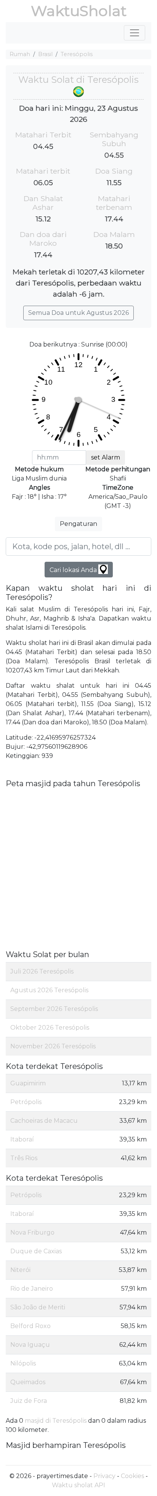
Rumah (20, 54)
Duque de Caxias (36, 1251)
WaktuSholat (79, 11)
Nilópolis (23, 1363)
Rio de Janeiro (31, 1288)
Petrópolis (26, 1102)
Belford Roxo (30, 1326)
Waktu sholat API (78, 1485)
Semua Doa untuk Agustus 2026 (78, 312)
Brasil (45, 54)
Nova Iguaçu (30, 1344)
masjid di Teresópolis (56, 1420)
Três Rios (23, 1158)
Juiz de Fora (28, 1400)
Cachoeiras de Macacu (44, 1120)
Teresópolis (77, 54)
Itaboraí (22, 1139)
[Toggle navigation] (134, 32)
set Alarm (105, 457)
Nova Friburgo (32, 1232)
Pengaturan (78, 523)
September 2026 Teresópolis (54, 1008)
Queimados (27, 1382)
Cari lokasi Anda (74, 570)
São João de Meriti (37, 1307)
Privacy (104, 1476)
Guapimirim (28, 1083)
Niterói (20, 1270)
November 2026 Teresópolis (53, 1046)
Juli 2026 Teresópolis (42, 971)
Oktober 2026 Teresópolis (49, 1027)
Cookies (132, 1476)
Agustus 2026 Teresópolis (49, 990)
